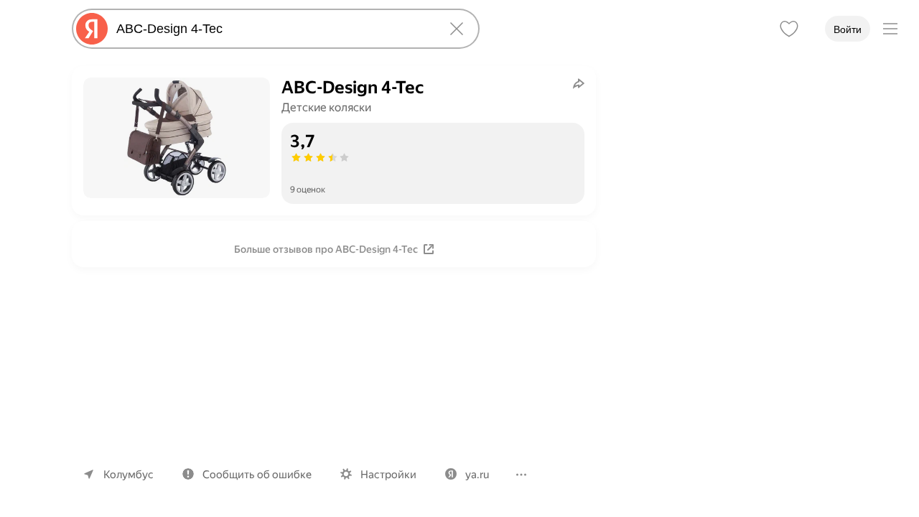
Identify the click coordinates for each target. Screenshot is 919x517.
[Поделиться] (578, 83)
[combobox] (273, 28)
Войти (848, 29)
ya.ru (477, 474)
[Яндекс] (92, 29)
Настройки (388, 474)
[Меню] (890, 28)
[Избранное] (789, 29)
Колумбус (128, 474)
